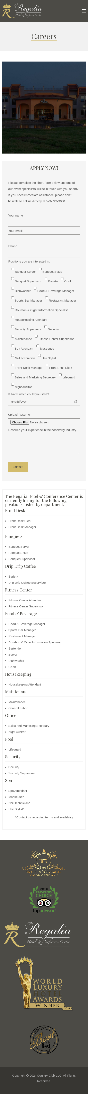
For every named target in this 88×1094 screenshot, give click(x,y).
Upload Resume (19, 414)
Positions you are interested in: (42, 324)
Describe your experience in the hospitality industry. (42, 430)
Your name (15, 215)
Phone (12, 246)
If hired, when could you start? (28, 394)
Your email (15, 230)
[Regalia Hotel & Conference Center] (22, 11)
